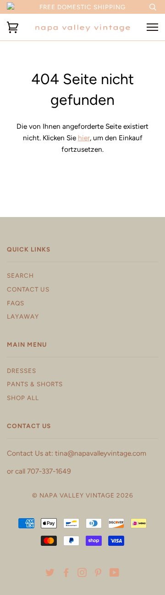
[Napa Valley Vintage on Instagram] (82, 574)
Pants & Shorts (35, 384)
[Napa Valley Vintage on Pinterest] (98, 574)
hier (84, 137)
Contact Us (28, 289)
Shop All (23, 397)
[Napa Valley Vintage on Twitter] (50, 574)
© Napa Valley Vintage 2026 (82, 495)
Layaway (23, 316)
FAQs (15, 303)
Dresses (21, 370)
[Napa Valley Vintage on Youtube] (115, 574)
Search (20, 275)
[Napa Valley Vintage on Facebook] (66, 574)
